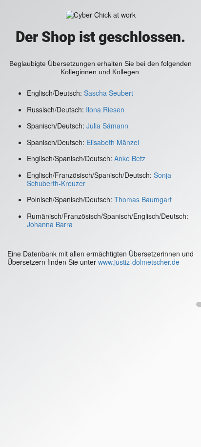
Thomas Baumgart (143, 199)
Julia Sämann (107, 125)
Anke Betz (129, 158)
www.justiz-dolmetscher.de (139, 262)
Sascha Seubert (107, 93)
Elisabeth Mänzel (112, 142)
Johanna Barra (50, 224)
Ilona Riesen (105, 109)
